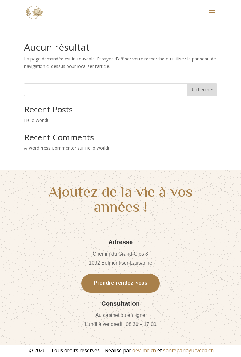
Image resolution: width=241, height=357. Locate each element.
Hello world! (36, 120)
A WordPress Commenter (50, 148)
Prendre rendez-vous (120, 283)
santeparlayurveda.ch (188, 350)
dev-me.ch (144, 350)
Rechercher (201, 89)
